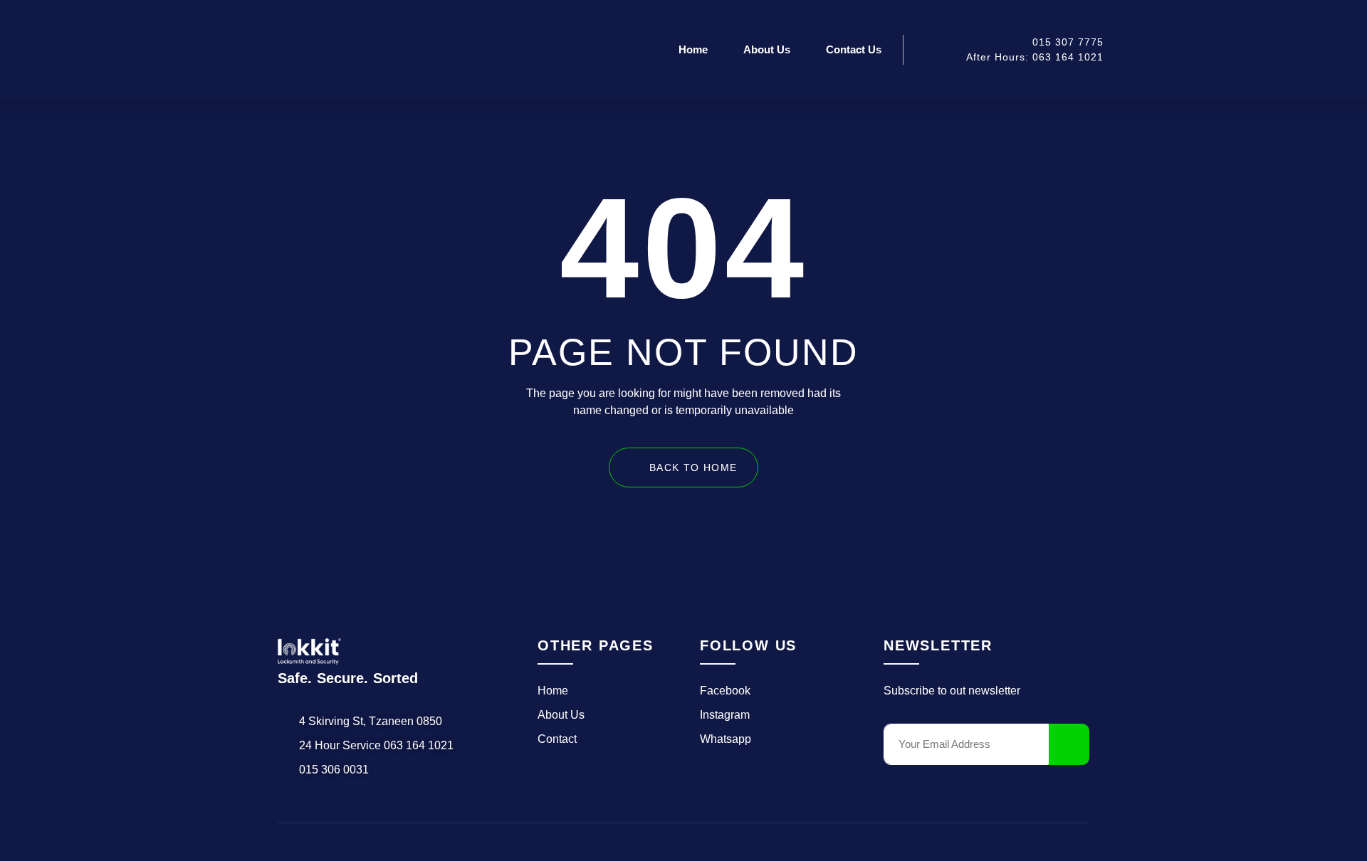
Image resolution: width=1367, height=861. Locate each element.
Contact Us (853, 49)
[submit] (1069, 744)
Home (693, 49)
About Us (766, 49)
